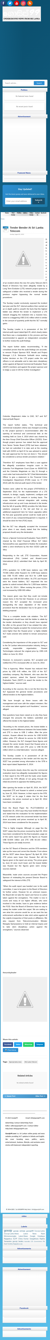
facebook (43, 213)
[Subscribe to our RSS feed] (30, 3)
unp (21, 1244)
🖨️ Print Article (10, 1050)
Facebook (8, 1044)
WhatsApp (28, 1044)
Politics (19, 213)
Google (32, 1236)
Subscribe (38, 201)
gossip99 (30, 1231)
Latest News (30, 1234)
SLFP (15, 1239)
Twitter (18, 1044)
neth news (41, 1103)
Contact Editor (33, 1126)
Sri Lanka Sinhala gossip (35, 1106)
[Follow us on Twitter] (10, 3)
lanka (9, 1103)
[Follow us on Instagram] (23, 3)
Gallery (25, 213)
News (14, 1103)
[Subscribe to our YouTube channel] (16, 3)
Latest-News (23, 1236)
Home (7, 213)
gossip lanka (33, 1103)
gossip (5, 1103)
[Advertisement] (25, 52)
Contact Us (37, 214)
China (20, 1239)
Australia (27, 1241)
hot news (19, 1103)
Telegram (39, 1044)
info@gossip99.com (38, 1118)
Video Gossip (31, 214)
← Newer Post (10, 1096)
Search (39, 83)
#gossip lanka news (15, 1062)
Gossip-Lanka (39, 1231)
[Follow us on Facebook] (3, 3)
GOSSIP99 (21, 1209)
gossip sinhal (21, 1106)
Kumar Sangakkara (31, 1239)
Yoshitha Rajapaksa (13, 1244)
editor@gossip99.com (18, 1126)
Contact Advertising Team (23, 1123)
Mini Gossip (13, 214)
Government (38, 1241)
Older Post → (40, 1096)
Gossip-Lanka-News (11, 1234)
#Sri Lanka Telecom (31, 1062)
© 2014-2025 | (11, 1209)
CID (32, 1241)
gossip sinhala (19, 1231)
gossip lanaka (18, 1241)
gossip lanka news (9, 1106)
